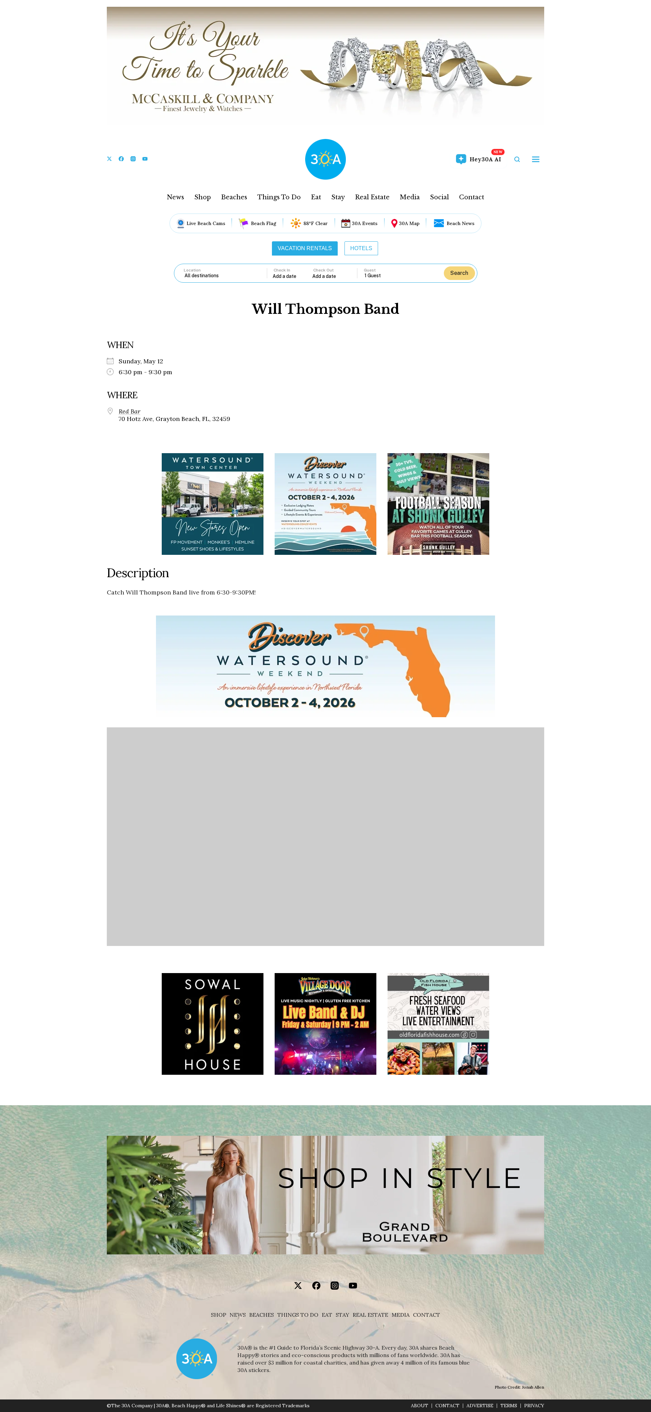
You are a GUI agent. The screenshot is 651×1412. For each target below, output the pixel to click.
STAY (342, 1315)
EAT (327, 1315)
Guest (370, 270)
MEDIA (401, 1315)
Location (192, 270)
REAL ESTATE (370, 1315)
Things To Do (279, 197)
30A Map (409, 223)
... (293, 276)
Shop (202, 197)
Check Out (323, 270)
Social (439, 197)
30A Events (364, 223)
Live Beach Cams (205, 223)
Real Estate (372, 197)
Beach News (460, 223)
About (419, 1406)
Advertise (480, 1406)
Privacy (534, 1406)
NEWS (238, 1315)
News (175, 197)
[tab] (305, 248)
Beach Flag (263, 223)
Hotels (361, 248)
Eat (316, 197)
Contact (471, 197)
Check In (282, 270)
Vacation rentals (305, 248)
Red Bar (129, 411)
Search (459, 273)
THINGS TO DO (297, 1315)
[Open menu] (535, 159)
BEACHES (261, 1315)
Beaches (234, 197)
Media (410, 197)
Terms (508, 1406)
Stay (338, 197)
